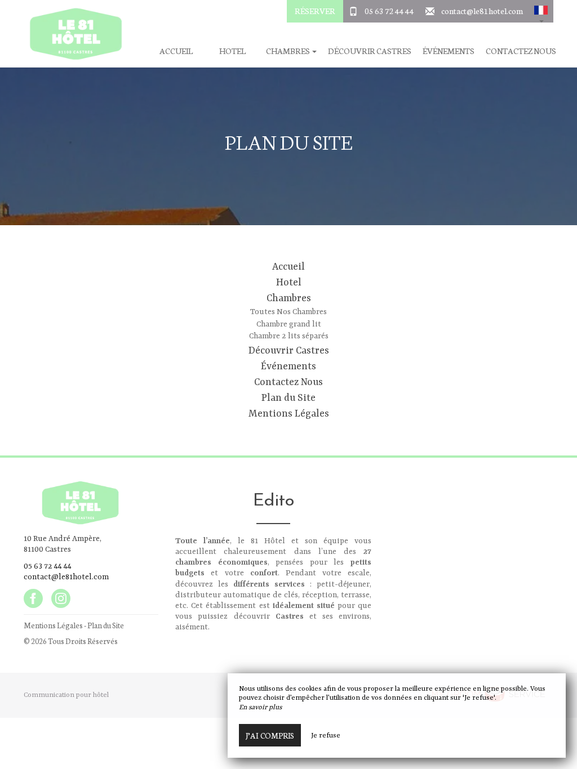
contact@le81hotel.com (482, 10)
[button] (541, 11)
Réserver (315, 10)
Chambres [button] (288, 51)
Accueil (176, 51)
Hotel (232, 51)
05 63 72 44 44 (389, 10)
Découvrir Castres (369, 51)
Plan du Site (288, 398)
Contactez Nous (521, 51)
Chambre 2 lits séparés (289, 336)
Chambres (289, 298)
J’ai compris (270, 735)
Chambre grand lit (288, 324)
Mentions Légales (288, 413)
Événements (448, 51)
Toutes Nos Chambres (288, 311)
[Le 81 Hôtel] (71, 34)
